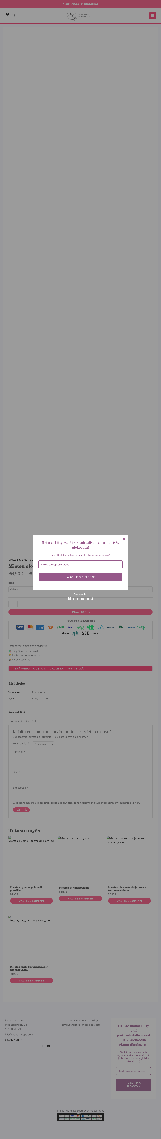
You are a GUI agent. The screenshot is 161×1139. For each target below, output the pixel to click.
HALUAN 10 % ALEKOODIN (81, 577)
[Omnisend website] (80, 597)
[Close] (124, 539)
